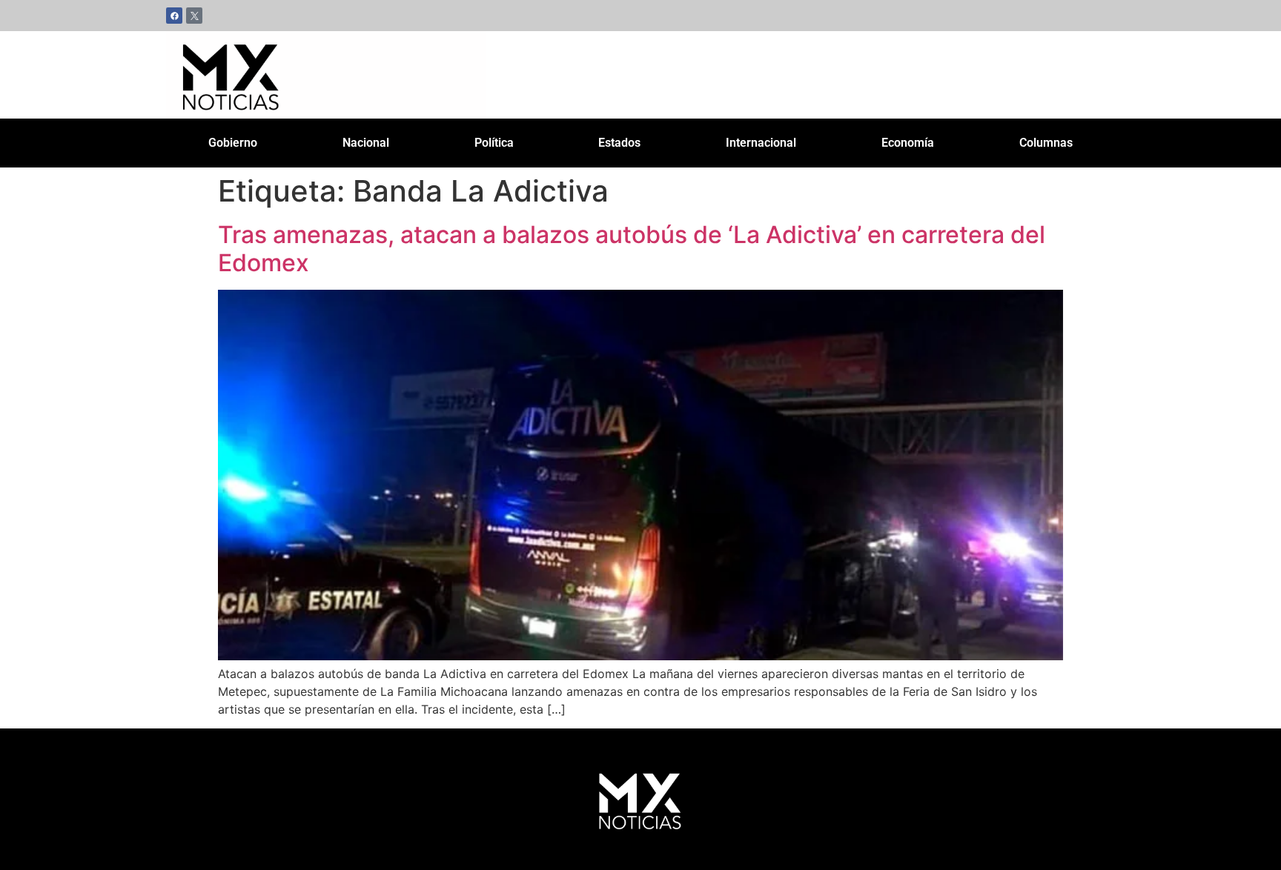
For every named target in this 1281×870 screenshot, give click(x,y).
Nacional (365, 143)
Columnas (1046, 143)
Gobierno (232, 143)
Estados (619, 143)
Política (494, 143)
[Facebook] (174, 15)
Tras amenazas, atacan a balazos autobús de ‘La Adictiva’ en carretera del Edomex (631, 248)
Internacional (761, 143)
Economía (907, 143)
